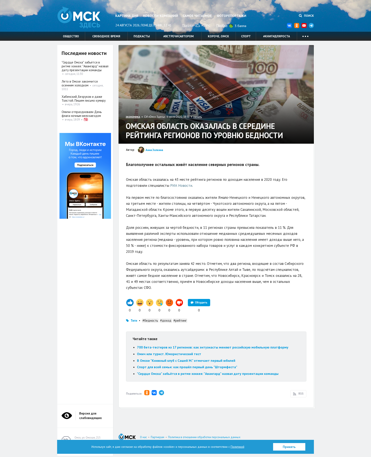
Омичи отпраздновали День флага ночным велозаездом (82, 114)
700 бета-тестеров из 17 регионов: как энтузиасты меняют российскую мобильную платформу (212, 347)
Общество (71, 36)
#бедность (150, 320)
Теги (134, 320)
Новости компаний (160, 16)
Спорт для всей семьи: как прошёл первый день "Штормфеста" (187, 367)
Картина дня (126, 16)
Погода (187, 25)
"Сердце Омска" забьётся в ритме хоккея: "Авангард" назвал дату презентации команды (207, 373)
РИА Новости (181, 185)
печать (197, 117)
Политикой (237, 447)
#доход (165, 320)
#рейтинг (180, 320)
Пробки (221, 25)
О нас (143, 437)
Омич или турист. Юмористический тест (169, 354)
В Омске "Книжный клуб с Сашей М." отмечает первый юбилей (186, 360)
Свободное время (106, 36)
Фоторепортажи (231, 16)
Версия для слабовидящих (90, 415)
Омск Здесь (78, 17)
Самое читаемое (197, 16)
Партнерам (157, 437)
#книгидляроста (276, 36)
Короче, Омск (218, 36)
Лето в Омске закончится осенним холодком (80, 83)
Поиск (308, 16)
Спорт (246, 36)
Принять (289, 447)
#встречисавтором (178, 36)
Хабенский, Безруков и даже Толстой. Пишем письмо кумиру (84, 99)
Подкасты (142, 36)
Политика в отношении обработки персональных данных (204, 437)
